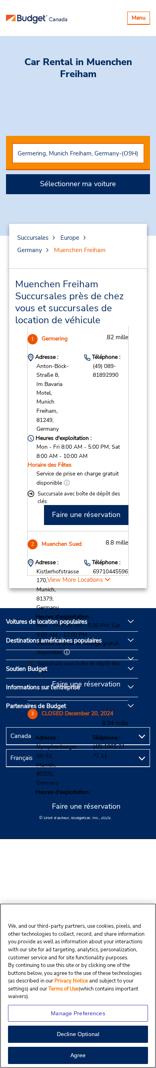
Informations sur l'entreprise (43, 687)
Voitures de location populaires (46, 622)
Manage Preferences (78, 1013)
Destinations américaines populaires (54, 640)
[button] (67, 483)
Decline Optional (78, 1034)
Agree (78, 1055)
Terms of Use (63, 988)
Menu (140, 19)
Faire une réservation (86, 514)
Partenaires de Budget (36, 706)
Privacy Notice (71, 980)
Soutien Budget (26, 669)
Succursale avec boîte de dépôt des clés (79, 497)
